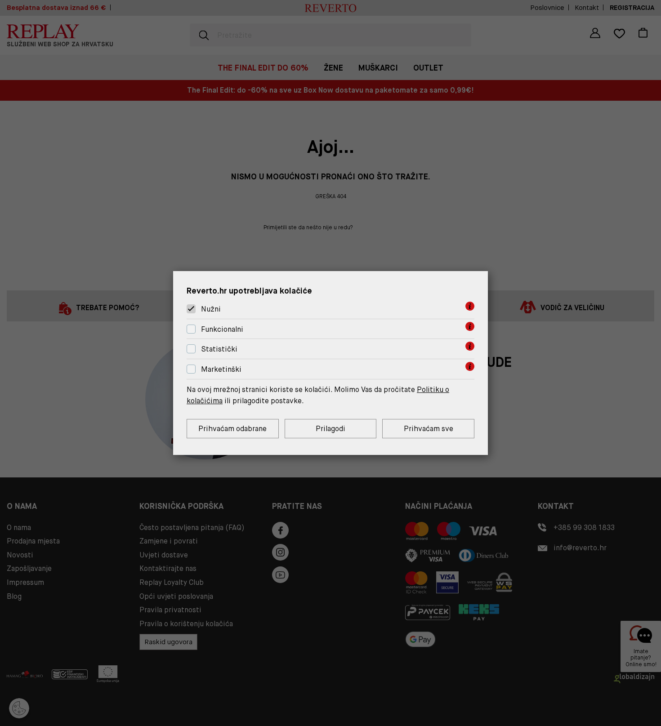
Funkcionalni (222, 329)
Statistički (219, 349)
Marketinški (221, 369)
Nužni (211, 309)
